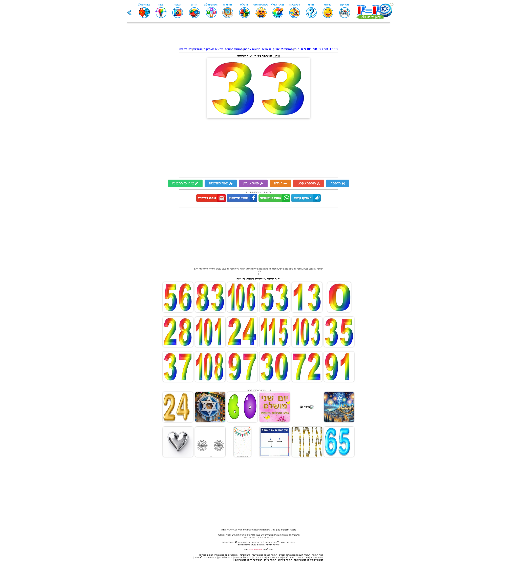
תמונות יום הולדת (316, 560)
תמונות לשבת (271, 555)
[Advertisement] (258, 36)
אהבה (235, 555)
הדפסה (336, 183)
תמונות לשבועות (274, 557)
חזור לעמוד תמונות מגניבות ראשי (258, 537)
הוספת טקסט (307, 183)
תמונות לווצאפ (303, 555)
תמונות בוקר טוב (285, 560)
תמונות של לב (270, 560)
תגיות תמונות (318, 555)
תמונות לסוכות (259, 557)
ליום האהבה (245, 555)
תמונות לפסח (289, 557)
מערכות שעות (303, 557)
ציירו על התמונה (183, 183)
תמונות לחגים (240, 560)
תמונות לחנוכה (300, 560)
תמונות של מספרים (287, 555)
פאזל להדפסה (218, 183)
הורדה (278, 183)
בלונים (229, 555)
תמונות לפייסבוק (225, 557)
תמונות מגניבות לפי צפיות (205, 557)
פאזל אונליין (251, 183)
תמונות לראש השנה (242, 557)
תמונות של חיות (255, 560)
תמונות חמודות (206, 555)
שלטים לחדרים (317, 557)
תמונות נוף (219, 555)
